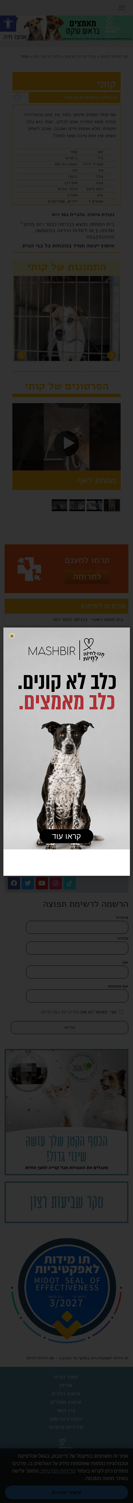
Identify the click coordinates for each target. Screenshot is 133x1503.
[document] (66, 751)
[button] (12, 636)
